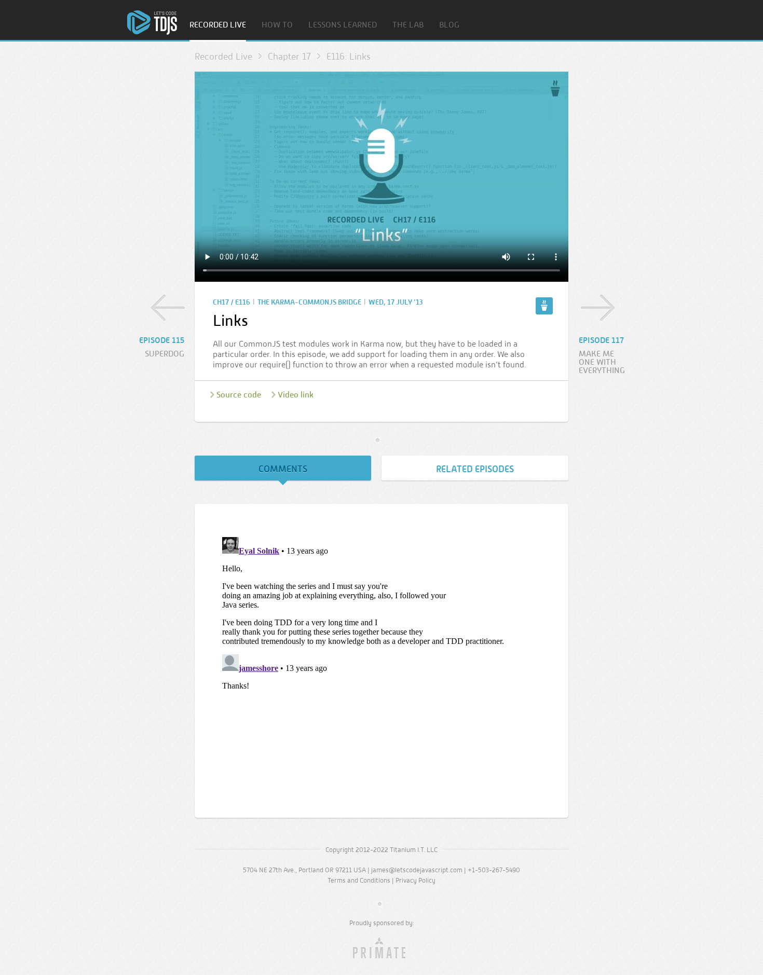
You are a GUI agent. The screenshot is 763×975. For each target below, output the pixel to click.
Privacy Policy (415, 880)
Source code (238, 395)
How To (277, 25)
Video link (296, 395)
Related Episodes (475, 469)
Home (152, 22)
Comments (282, 469)
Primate (381, 948)
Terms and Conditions (359, 880)
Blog (449, 25)
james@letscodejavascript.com (416, 870)
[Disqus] (381, 662)
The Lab (408, 25)
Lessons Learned (342, 25)
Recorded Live (217, 25)
